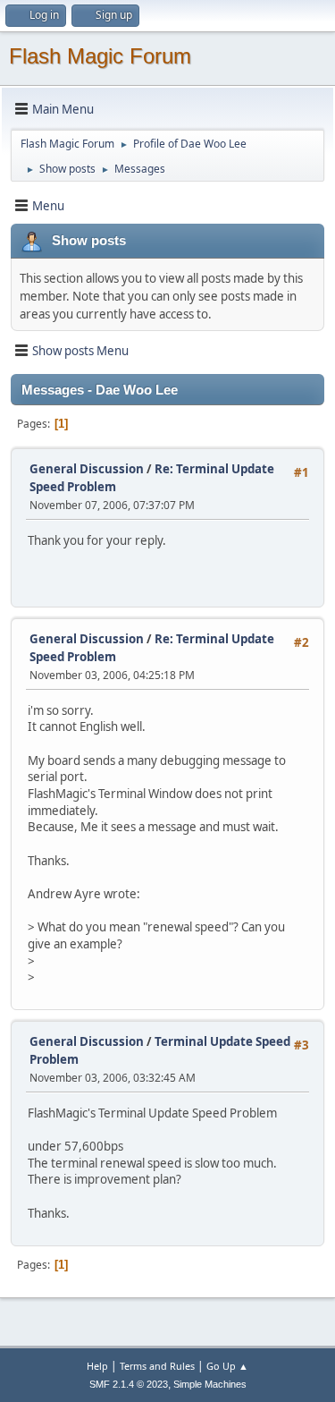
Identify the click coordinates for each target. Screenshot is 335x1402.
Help (97, 1365)
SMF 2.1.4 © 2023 (128, 1384)
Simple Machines (210, 1384)
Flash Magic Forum (100, 56)
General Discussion (86, 469)
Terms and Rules (157, 1365)
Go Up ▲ (227, 1365)
